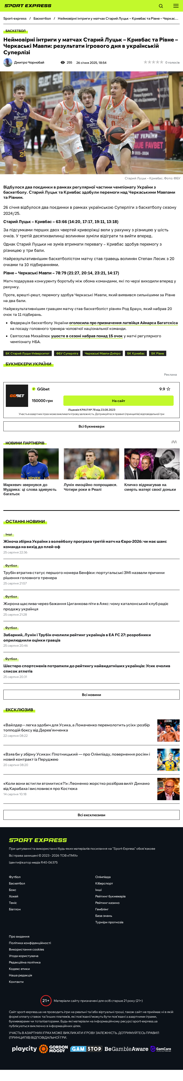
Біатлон (15, 909)
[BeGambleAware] (126, 1049)
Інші (9, 534)
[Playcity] (24, 1049)
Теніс (13, 903)
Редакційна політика (25, 962)
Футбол (11, 565)
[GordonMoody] (53, 1049)
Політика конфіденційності (30, 943)
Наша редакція (20, 975)
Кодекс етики (19, 969)
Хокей (13, 896)
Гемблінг (101, 909)
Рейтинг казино (107, 903)
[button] (161, 6)
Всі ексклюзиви (91, 815)
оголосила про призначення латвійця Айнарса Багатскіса (123, 322)
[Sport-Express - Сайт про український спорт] (25, 5)
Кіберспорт (104, 883)
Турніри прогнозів (109, 922)
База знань (103, 916)
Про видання (19, 936)
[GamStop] (86, 1049)
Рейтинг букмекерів (110, 896)
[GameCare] (161, 1049)
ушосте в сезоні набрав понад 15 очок (87, 335)
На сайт (118, 401)
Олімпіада (103, 877)
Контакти (16, 982)
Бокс (12, 890)
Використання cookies (26, 949)
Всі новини (91, 694)
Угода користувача (23, 956)
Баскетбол (16, 31)
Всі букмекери (91, 426)
